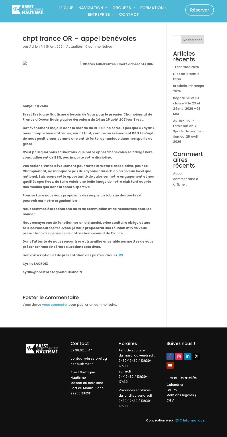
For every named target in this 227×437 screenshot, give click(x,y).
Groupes (121, 8)
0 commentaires (98, 46)
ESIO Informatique (189, 420)
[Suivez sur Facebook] (170, 356)
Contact (129, 15)
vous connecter (55, 304)
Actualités (74, 46)
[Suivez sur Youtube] (170, 365)
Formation (152, 8)
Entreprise (99, 15)
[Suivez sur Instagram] (178, 356)
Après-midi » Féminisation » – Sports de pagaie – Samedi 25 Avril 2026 (188, 131)
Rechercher (192, 40)
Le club (66, 8)
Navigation (90, 8)
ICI (121, 255)
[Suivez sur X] (196, 356)
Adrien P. (36, 46)
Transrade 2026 (186, 67)
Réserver (199, 10)
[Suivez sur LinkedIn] (187, 356)
